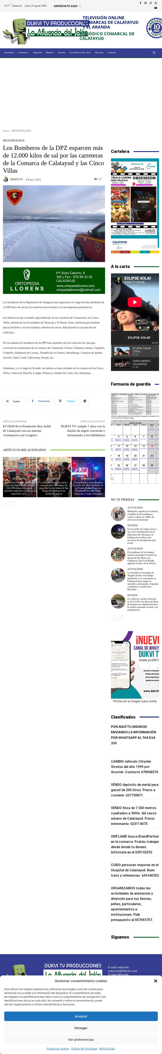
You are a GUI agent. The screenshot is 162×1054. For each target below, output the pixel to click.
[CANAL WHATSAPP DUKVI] (135, 665)
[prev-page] (5, 504)
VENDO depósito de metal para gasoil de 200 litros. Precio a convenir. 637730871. (134, 790)
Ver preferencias (81, 1040)
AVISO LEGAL (107, 1048)
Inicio (6, 131)
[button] (156, 981)
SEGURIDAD (19, 479)
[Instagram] (145, 3)
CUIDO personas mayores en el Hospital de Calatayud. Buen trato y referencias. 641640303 (135, 870)
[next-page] (12, 504)
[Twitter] (155, 3)
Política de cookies (58, 1048)
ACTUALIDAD (135, 508)
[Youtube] (155, 8)
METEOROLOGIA (21, 131)
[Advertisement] (81, 92)
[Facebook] (140, 3)
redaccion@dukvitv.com (122, 971)
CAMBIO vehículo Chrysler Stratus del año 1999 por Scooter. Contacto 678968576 (134, 766)
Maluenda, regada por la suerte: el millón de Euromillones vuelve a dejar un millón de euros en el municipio (142, 515)
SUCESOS (132, 525)
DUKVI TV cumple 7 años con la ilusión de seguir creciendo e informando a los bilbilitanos (83, 431)
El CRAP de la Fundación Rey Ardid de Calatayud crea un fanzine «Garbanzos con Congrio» (27, 431)
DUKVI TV (16, 179)
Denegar (81, 1028)
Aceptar (81, 1016)
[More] (84, 401)
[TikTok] (150, 3)
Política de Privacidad (84, 1048)
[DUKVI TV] (6, 179)
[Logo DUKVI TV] (18, 30)
